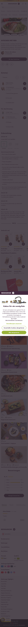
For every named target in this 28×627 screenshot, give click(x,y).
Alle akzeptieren (14, 332)
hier (12, 318)
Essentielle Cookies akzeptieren (14, 328)
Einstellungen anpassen (14, 323)
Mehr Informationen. (10, 320)
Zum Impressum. (19, 320)
